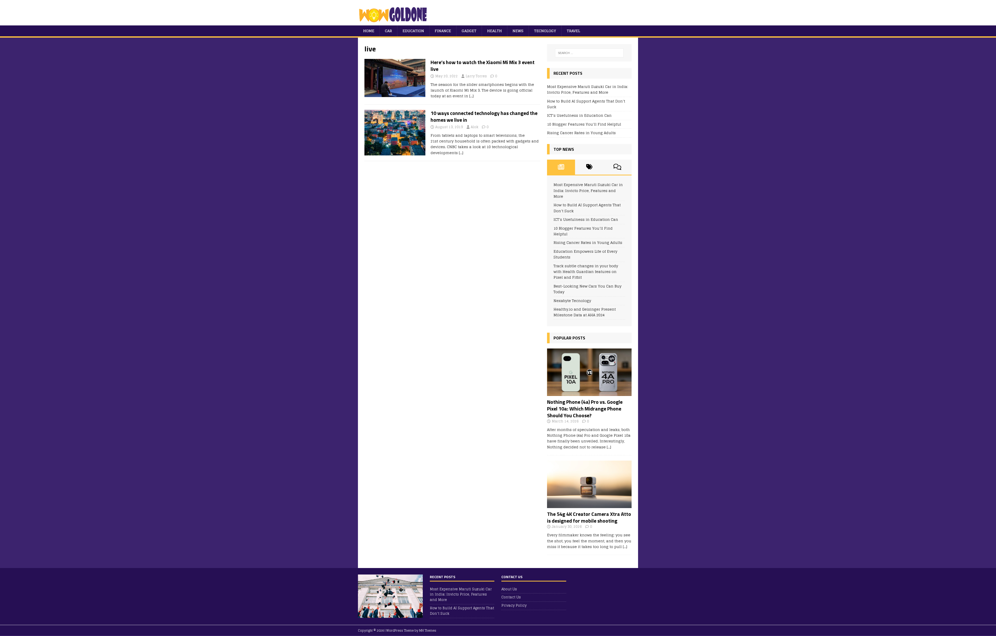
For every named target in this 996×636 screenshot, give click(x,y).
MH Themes (427, 630)
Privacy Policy (514, 605)
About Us (509, 589)
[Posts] (561, 167)
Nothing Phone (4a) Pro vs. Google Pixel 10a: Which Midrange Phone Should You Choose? (584, 408)
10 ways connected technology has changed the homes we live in (484, 116)
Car (388, 31)
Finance (443, 31)
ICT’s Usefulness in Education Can (579, 115)
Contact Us (511, 597)
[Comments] (617, 167)
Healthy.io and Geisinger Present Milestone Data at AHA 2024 (585, 312)
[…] (471, 96)
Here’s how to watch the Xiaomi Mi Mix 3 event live (483, 65)
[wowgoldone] (394, 22)
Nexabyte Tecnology (572, 300)
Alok (474, 127)
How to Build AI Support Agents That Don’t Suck (586, 104)
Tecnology (545, 31)
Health (494, 31)
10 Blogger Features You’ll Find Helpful (584, 124)
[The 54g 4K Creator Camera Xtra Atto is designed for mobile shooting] (589, 505)
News (518, 31)
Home (368, 31)
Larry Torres (476, 76)
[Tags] (589, 167)
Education (413, 31)
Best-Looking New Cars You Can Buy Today (587, 289)
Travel (573, 31)
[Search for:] (589, 53)
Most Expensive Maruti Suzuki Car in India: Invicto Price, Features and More (587, 89)
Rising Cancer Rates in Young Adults (581, 132)
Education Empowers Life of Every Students (585, 254)
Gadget (469, 31)
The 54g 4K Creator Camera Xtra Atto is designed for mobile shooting (589, 517)
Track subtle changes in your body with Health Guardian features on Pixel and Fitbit (586, 272)
